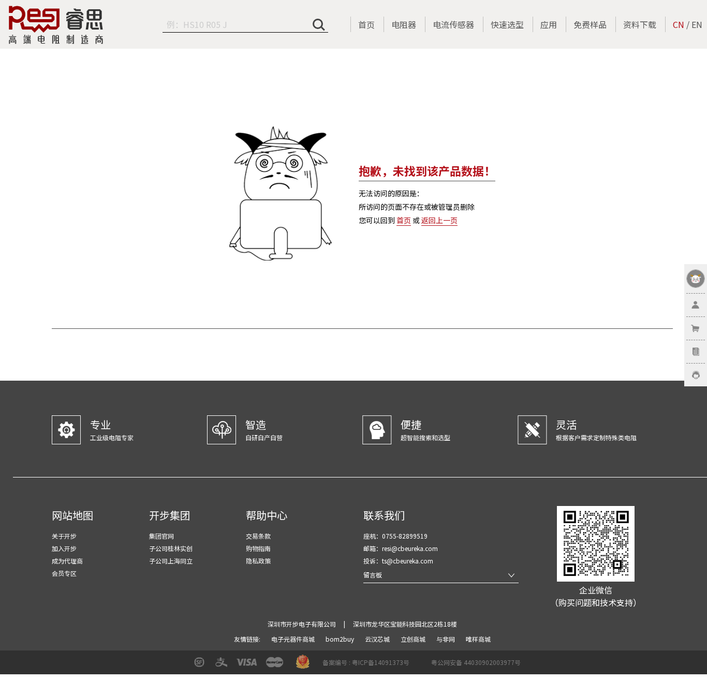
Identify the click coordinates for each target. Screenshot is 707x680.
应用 (548, 24)
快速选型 (507, 24)
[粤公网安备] (424, 666)
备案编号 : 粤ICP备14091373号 (365, 662)
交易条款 (258, 535)
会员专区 (64, 573)
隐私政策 (258, 560)
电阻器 (403, 24)
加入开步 (64, 548)
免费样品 (590, 24)
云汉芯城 (378, 638)
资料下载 (639, 24)
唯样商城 (478, 638)
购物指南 (258, 548)
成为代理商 (67, 560)
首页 (366, 24)
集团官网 (161, 535)
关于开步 (64, 535)
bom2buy (341, 638)
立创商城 (414, 638)
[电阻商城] (56, 25)
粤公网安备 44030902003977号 (476, 662)
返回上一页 (439, 220)
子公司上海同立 (171, 560)
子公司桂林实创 (171, 548)
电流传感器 (453, 24)
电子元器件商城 (293, 638)
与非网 (446, 638)
